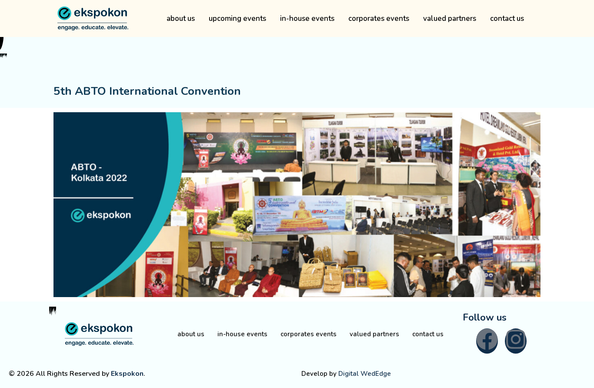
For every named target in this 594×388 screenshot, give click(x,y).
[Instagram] (516, 341)
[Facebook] (487, 341)
